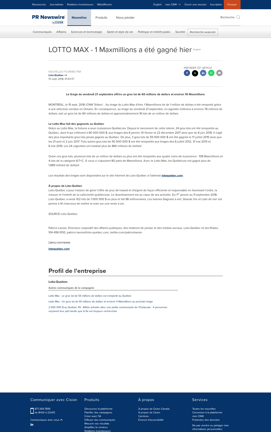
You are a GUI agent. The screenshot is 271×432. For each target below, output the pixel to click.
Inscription (216, 4)
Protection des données (206, 420)
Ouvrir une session (195, 4)
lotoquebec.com (172, 175)
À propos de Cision (149, 412)
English (157, 4)
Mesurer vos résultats (96, 424)
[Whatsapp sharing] (211, 73)
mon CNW (198, 416)
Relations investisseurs (80, 4)
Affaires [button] (61, 32)
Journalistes (56, 4)
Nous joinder (125, 17)
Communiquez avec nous (45, 420)
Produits (101, 17)
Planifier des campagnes (98, 412)
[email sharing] (219, 73)
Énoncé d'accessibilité (151, 420)
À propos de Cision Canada (153, 409)
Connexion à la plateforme (207, 412)
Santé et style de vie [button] (120, 32)
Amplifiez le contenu (96, 427)
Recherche (227, 17)
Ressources (39, 4)
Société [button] (180, 32)
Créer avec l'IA (92, 416)
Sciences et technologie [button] (86, 32)
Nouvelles (79, 17)
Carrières (143, 416)
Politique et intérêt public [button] (154, 32)
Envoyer (232, 4)
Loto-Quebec (58, 281)
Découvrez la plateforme (98, 409)
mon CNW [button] (171, 4)
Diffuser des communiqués (99, 420)
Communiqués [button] (42, 32)
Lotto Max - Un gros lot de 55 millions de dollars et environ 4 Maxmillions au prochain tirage (100, 302)
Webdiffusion (104, 4)
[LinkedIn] (32, 424)
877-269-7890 (43, 409)
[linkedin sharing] (203, 73)
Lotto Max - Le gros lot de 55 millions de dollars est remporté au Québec (89, 296)
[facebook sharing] (187, 73)
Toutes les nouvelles (204, 409)
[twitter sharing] (195, 73)
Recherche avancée (203, 32)
